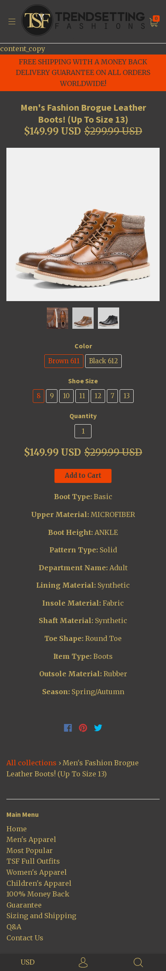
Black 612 (103, 361)
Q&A (13, 926)
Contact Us (24, 938)
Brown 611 (64, 361)
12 (97, 396)
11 (82, 396)
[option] (83, 224)
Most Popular (29, 850)
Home (16, 828)
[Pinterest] (83, 728)
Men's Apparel (31, 839)
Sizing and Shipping (41, 915)
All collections (31, 762)
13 (126, 396)
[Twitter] (98, 728)
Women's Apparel (36, 872)
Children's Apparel (39, 883)
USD (27, 962)
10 (66, 396)
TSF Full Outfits (33, 861)
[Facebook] (67, 728)
